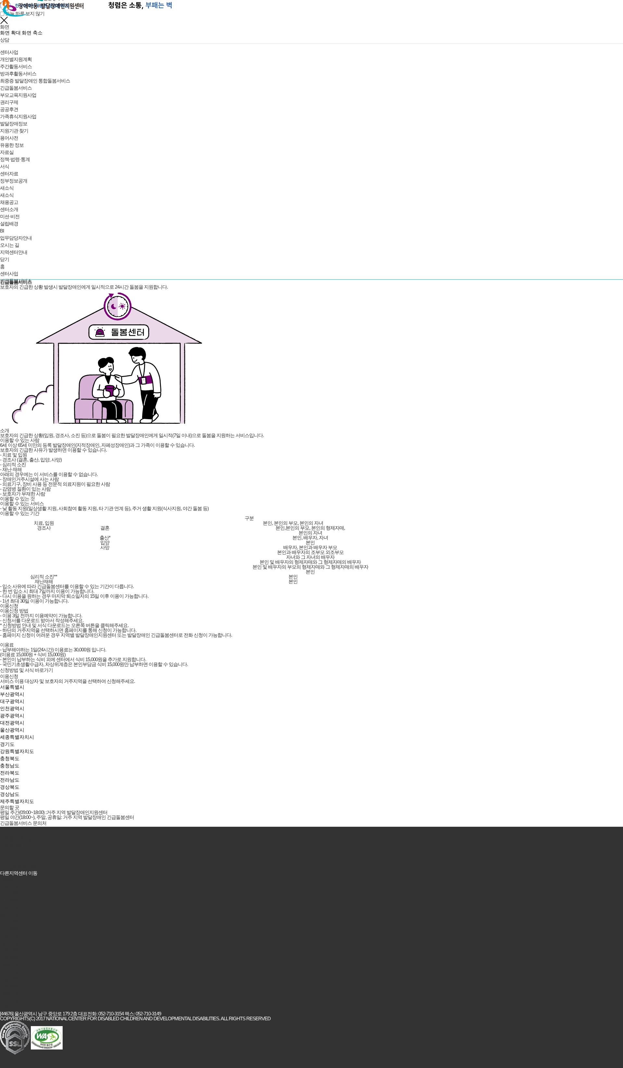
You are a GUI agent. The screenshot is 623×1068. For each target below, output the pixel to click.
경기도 (7, 744)
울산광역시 (12, 730)
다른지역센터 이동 (18, 873)
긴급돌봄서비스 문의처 (23, 823)
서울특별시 (12, 687)
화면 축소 (32, 32)
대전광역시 (12, 722)
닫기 (4, 259)
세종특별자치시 (17, 737)
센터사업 (9, 52)
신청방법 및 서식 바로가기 (26, 670)
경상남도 (9, 794)
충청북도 (9, 758)
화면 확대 (10, 32)
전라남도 (9, 780)
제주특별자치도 (17, 801)
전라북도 (9, 772)
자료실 (7, 152)
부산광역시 (12, 694)
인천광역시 (12, 708)
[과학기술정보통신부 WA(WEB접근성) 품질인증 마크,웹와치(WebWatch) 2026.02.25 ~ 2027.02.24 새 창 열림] (47, 1037)
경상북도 (9, 787)
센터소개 (9, 209)
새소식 (7, 188)
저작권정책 (11, 845)
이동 (4, 1007)
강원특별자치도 (17, 751)
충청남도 (9, 765)
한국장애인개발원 (18, 867)
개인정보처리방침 (18, 838)
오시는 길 (9, 852)
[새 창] (15, 1037)
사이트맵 (9, 859)
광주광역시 (12, 715)
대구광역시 (12, 701)
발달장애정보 (13, 123)
